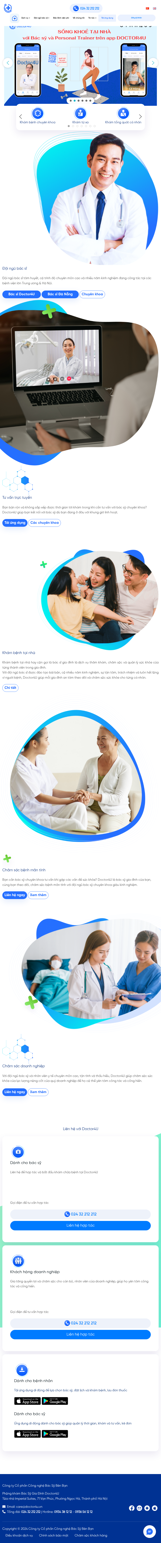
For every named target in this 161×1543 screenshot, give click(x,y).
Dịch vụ (24, 18)
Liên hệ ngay (15, 895)
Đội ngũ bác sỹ (41, 18)
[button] (8, 63)
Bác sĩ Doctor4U (21, 294)
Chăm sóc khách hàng (91, 1535)
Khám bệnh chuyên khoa (37, 122)
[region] (80, 63)
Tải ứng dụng (107, 18)
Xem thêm (38, 895)
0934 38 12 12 (63, 1512)
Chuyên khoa (92, 294)
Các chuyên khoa (44, 523)
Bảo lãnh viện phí (61, 18)
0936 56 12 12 (83, 1512)
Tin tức (91, 18)
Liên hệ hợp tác (81, 1225)
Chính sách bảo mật (53, 1535)
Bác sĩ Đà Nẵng (60, 294)
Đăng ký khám (136, 18)
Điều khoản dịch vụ (19, 1535)
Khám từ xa (80, 122)
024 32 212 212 (30, 1512)
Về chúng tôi (78, 18)
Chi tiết (10, 688)
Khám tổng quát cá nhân (123, 122)
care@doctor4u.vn (29, 1507)
